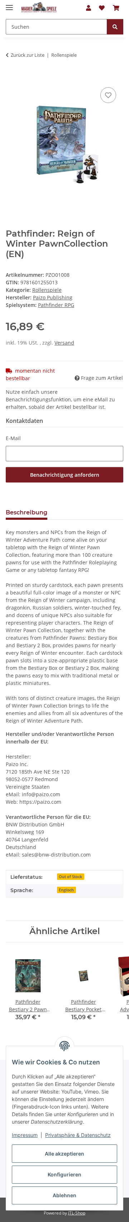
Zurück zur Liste (27, 55)
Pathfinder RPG (56, 305)
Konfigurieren (64, 1174)
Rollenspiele (47, 289)
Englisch (66, 889)
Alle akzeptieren (64, 1154)
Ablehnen (64, 1195)
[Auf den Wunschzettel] (108, 95)
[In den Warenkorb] (11, 77)
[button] (88, 8)
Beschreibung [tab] (26, 512)
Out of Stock (70, 876)
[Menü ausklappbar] (9, 4)
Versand (64, 342)
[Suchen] (115, 26)
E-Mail (13, 438)
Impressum (25, 1135)
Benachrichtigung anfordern (64, 474)
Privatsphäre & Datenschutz (78, 1135)
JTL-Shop (76, 1213)
